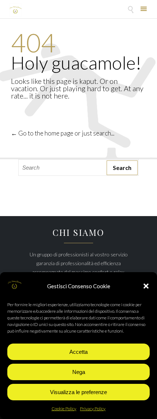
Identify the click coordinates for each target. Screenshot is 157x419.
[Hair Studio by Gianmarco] (15, 10)
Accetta (78, 352)
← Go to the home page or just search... (62, 133)
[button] (146, 286)
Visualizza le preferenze (78, 392)
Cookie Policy (63, 408)
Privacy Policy (93, 408)
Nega (78, 372)
